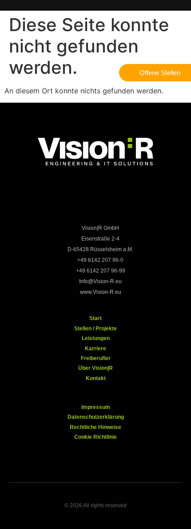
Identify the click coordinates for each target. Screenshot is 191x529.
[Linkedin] (139, 200)
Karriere (95, 348)
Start (95, 318)
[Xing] (110, 200)
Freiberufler (96, 358)
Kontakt (96, 378)
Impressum (95, 407)
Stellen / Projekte (95, 328)
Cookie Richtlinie (95, 437)
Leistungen (96, 338)
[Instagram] (81, 200)
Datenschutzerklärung (96, 417)
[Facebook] (52, 200)
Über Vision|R (95, 368)
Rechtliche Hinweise (95, 427)
